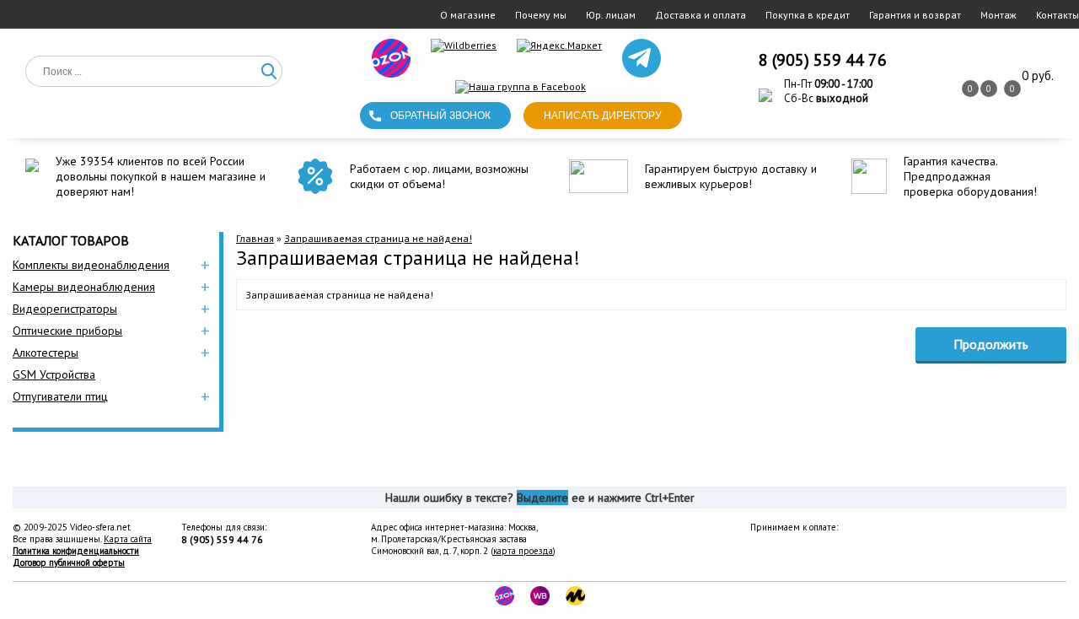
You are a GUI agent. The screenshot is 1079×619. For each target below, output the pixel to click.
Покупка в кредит (807, 14)
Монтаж (998, 14)
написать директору (603, 115)
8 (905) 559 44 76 (823, 60)
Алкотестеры (45, 352)
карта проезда (523, 551)
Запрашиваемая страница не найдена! (378, 238)
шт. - (1038, 75)
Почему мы (540, 14)
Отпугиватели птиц (60, 396)
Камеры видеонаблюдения (84, 286)
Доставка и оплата (700, 14)
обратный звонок (440, 115)
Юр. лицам (611, 14)
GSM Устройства (54, 374)
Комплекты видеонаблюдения (91, 264)
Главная (255, 238)
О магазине (468, 14)
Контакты (1057, 14)
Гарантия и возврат (915, 14)
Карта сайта (128, 539)
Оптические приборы (67, 330)
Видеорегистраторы (65, 308)
